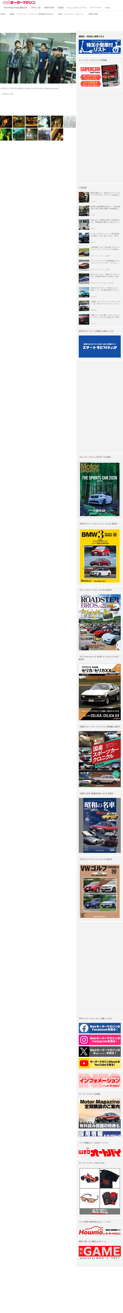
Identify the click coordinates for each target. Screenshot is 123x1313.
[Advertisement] (61, 22)
